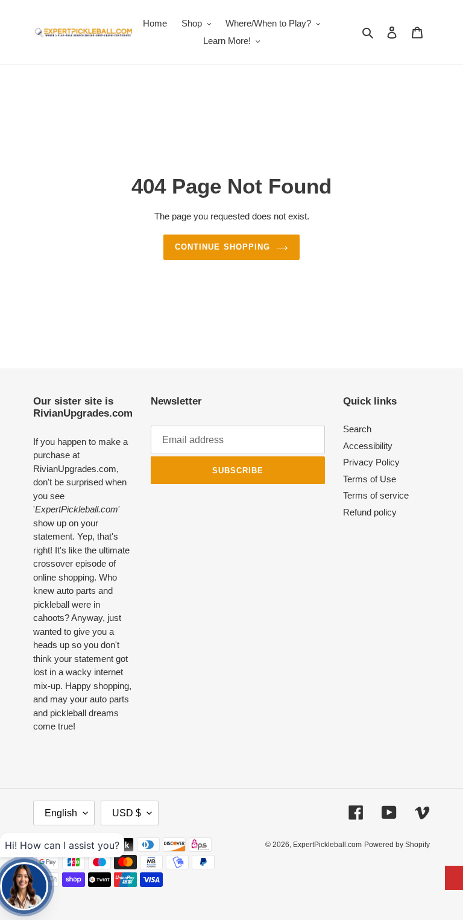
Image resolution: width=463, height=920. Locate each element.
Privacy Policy (371, 462)
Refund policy (370, 512)
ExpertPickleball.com (327, 844)
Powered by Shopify (397, 844)
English (61, 813)
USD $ (126, 813)
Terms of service (376, 495)
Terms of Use (369, 479)
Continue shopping (222, 246)
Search (357, 429)
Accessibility (367, 446)
